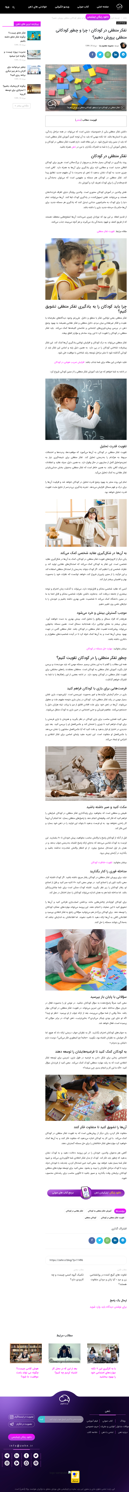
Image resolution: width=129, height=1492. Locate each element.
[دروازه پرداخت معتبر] (75, 1477)
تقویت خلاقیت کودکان (101, 862)
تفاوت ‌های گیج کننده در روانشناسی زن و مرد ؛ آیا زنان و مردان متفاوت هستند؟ (108, 1279)
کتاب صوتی (83, 7)
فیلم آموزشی (92, 1421)
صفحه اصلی (103, 7)
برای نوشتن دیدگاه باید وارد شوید (108, 1307)
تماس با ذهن (107, 1432)
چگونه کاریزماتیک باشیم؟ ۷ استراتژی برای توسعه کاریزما (14, 90)
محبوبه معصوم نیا (106, 45)
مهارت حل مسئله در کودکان (99, 649)
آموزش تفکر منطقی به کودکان (99, 1211)
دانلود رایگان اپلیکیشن (98, 17)
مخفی (78, 120)
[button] (13, 8)
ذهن (74, 147)
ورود (7, 7)
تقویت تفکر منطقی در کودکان (112, 1217)
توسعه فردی (121, 22)
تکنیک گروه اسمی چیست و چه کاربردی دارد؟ (67, 1277)
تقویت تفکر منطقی (106, 231)
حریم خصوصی (92, 1426)
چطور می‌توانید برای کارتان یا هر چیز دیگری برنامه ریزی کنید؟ (16, 71)
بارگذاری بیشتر (23, 105)
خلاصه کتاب (92, 1432)
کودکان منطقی (90, 1217)
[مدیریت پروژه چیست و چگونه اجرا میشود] (34, 54)
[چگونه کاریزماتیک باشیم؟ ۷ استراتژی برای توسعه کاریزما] (34, 89)
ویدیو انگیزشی (62, 7)
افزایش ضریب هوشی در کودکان (69, 362)
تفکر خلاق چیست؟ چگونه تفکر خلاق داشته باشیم (15, 37)
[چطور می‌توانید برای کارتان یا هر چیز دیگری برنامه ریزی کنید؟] (34, 70)
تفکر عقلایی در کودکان (74, 1211)
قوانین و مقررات (107, 1426)
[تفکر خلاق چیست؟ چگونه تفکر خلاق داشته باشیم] (34, 35)
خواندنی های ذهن (37, 7)
